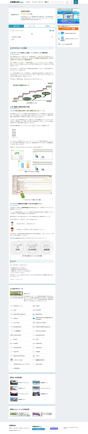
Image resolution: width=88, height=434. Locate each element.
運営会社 (10, 428)
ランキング (34, 2)
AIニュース (40, 2)
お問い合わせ (15, 428)
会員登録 (67, 2)
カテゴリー (28, 2)
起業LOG (47, 2)
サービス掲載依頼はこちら (38, 429)
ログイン (71, 2)
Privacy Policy (26, 428)
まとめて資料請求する (67, 28)
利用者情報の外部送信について (15, 430)
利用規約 (21, 428)
